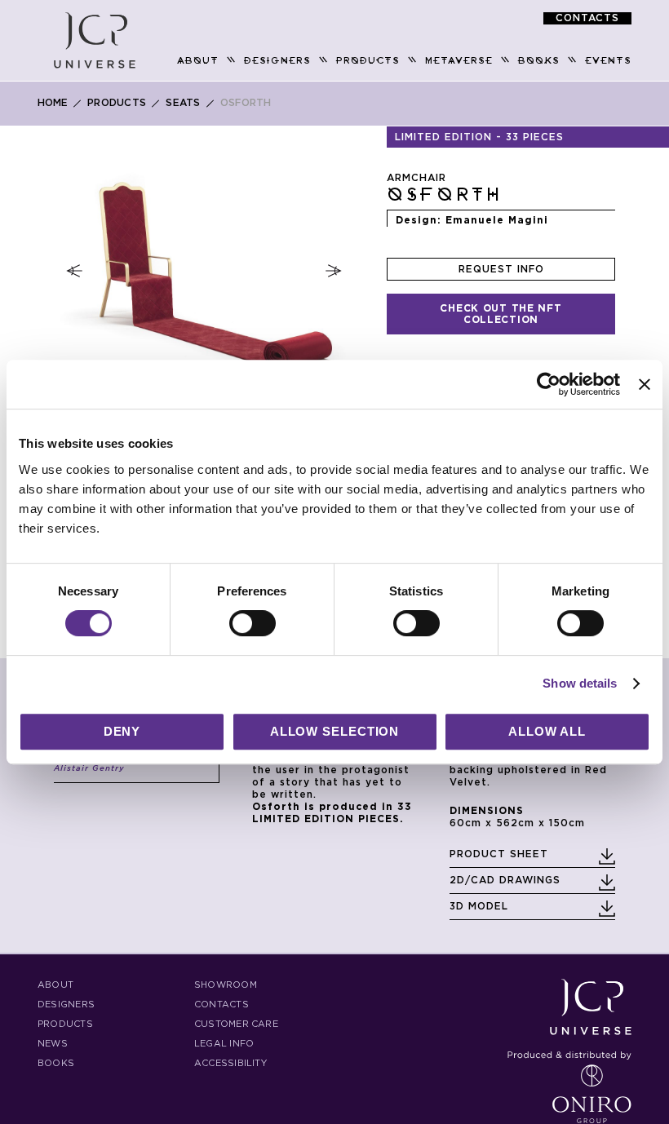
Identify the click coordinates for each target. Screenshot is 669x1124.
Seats (183, 103)
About (55, 984)
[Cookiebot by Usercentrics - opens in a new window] (548, 384)
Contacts (221, 1004)
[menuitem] (198, 60)
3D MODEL (479, 906)
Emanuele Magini (496, 220)
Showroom (225, 984)
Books (56, 1063)
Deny (122, 731)
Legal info (224, 1043)
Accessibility (230, 1063)
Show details (580, 683)
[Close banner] (644, 384)
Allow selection (335, 731)
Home (53, 103)
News (53, 1043)
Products (116, 103)
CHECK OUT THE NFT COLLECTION (500, 314)
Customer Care (236, 1024)
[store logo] (94, 40)
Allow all (547, 731)
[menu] (391, 61)
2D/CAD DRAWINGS (505, 880)
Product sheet (499, 854)
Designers (66, 1004)
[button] (74, 271)
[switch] (252, 625)
